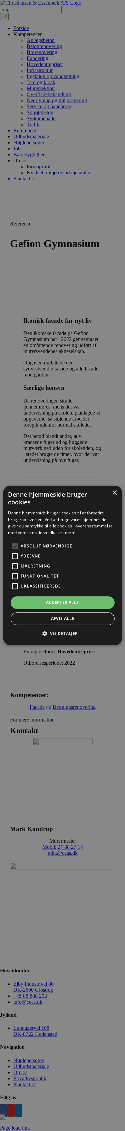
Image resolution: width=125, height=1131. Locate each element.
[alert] (62, 565)
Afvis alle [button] (62, 619)
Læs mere (65, 532)
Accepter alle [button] (62, 602)
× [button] (114, 492)
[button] (14, 546)
